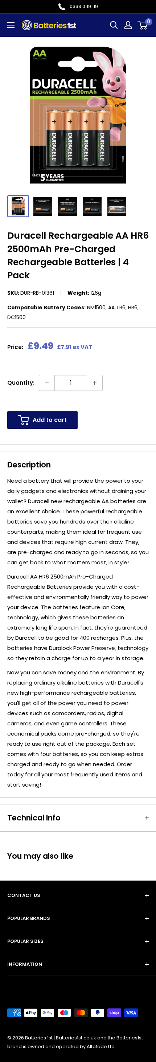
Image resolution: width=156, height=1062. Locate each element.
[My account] (128, 25)
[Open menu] (11, 25)
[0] (142, 25)
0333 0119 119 (84, 6)
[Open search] (114, 25)
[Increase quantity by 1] (94, 383)
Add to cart (50, 420)
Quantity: (20, 383)
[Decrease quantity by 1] (46, 383)
